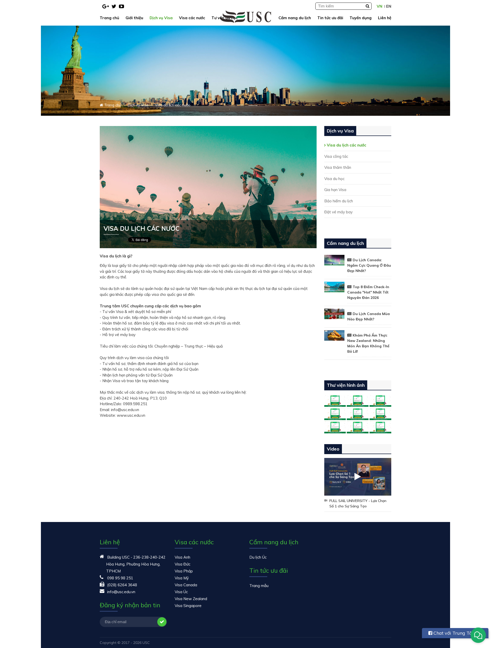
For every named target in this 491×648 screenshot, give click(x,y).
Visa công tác (336, 156)
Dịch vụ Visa (161, 17)
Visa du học (334, 178)
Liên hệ (384, 17)
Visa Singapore (188, 605)
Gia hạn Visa (335, 189)
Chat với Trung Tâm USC (452, 634)
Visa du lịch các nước (346, 145)
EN (388, 6)
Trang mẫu (259, 585)
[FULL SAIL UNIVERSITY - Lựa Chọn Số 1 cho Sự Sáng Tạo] (358, 477)
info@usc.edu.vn (121, 591)
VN (379, 6)
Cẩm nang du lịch (294, 17)
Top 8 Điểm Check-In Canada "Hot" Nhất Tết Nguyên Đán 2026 (368, 292)
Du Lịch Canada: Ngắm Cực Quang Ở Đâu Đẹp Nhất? (369, 265)
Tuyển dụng (361, 17)
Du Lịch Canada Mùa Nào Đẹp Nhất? (368, 316)
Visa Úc (181, 591)
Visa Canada (186, 584)
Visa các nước (192, 17)
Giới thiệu (134, 17)
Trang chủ (109, 17)
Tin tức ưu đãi (330, 17)
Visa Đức (182, 564)
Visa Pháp (184, 571)
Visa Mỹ (182, 578)
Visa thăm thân (337, 167)
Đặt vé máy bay (338, 212)
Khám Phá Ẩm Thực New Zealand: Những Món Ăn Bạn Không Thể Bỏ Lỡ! (368, 343)
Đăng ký (161, 621)
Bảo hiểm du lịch (338, 200)
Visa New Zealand (191, 598)
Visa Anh (182, 557)
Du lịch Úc (257, 557)
